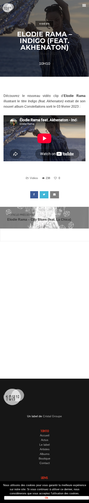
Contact (45, 463)
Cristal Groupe (52, 416)
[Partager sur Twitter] (44, 194)
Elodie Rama (74, 96)
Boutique (44, 458)
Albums (44, 454)
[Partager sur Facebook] (34, 194)
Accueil (44, 435)
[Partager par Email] (54, 194)
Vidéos (44, 24)
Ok (46, 497)
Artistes (44, 449)
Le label (44, 444)
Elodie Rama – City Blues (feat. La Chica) (39, 217)
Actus (44, 440)
